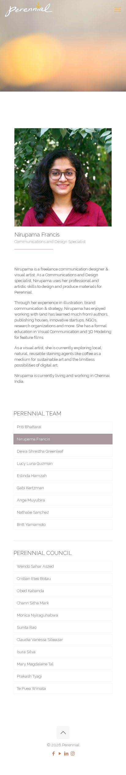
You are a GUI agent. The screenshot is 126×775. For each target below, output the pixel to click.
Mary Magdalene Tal (35, 664)
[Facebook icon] (53, 753)
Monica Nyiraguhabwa (37, 615)
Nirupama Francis (33, 439)
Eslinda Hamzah (32, 475)
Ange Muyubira (31, 500)
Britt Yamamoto (31, 524)
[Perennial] (29, 9)
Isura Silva (26, 652)
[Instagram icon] (72, 753)
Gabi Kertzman (30, 488)
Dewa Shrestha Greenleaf (40, 451)
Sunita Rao (26, 627)
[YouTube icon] (59, 753)
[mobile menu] (118, 9)
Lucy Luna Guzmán (35, 463)
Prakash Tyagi (29, 676)
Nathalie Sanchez (33, 512)
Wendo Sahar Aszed (35, 566)
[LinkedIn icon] (66, 753)
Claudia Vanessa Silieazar (40, 639)
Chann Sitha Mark (33, 603)
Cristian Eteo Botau (34, 578)
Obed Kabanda (30, 590)
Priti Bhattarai (29, 427)
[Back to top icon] (63, 732)
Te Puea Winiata (31, 688)
